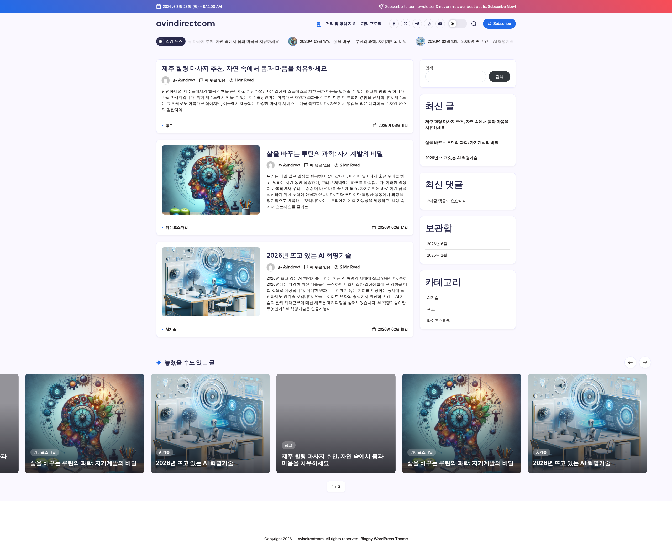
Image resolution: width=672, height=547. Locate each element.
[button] (457, 23)
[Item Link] (84, 423)
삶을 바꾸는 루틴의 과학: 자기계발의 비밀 (365, 41)
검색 (429, 67)
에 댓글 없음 (215, 80)
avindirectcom (185, 23)
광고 (431, 309)
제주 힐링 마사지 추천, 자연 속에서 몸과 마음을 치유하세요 (223, 41)
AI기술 (433, 297)
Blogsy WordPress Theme (384, 538)
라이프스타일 (439, 320)
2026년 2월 (437, 255)
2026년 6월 (437, 243)
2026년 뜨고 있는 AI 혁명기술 (483, 41)
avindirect (186, 80)
